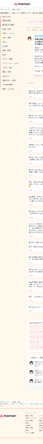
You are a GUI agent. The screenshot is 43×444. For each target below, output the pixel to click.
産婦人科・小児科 (9, 80)
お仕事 (4, 46)
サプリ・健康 (7, 59)
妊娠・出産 (6, 29)
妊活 (4, 55)
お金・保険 (6, 38)
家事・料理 (6, 50)
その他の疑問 (7, 85)
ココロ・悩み (7, 67)
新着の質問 (6, 20)
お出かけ (5, 76)
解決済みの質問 (8, 25)
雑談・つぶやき (8, 89)
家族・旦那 (6, 72)
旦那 (38, 71)
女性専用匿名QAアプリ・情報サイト (22, 5)
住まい (4, 42)
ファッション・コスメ (10, 63)
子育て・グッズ (8, 33)
